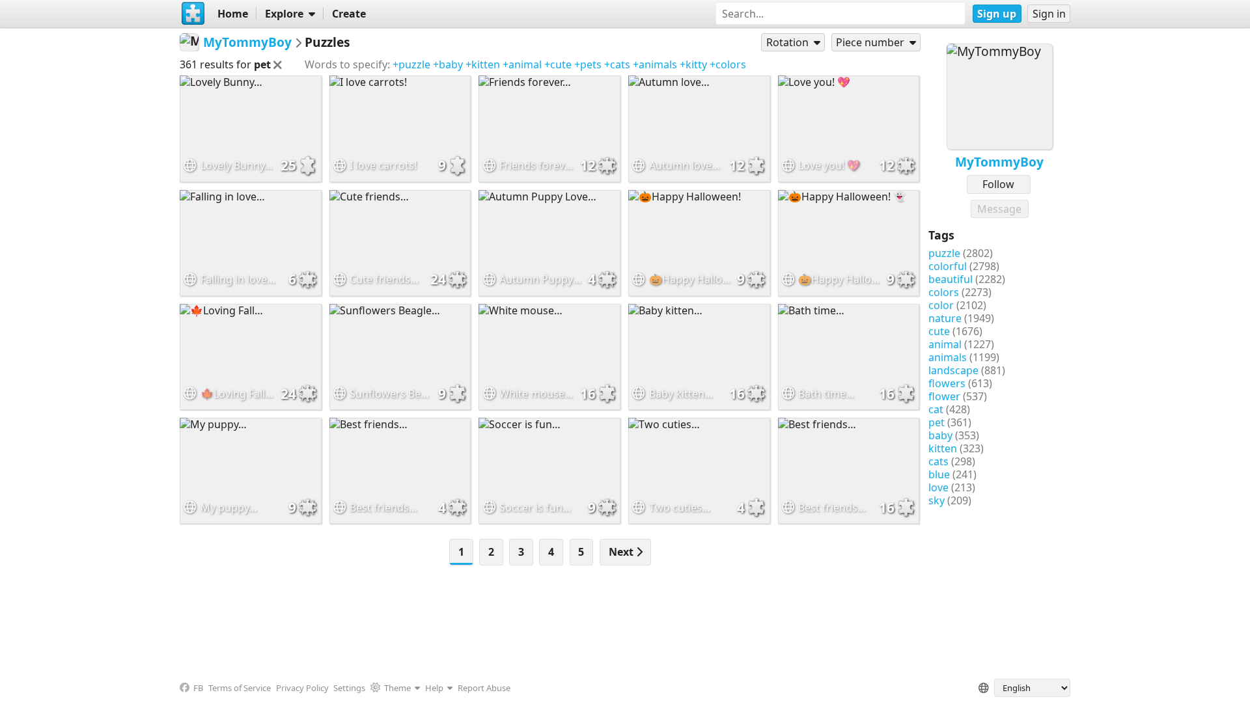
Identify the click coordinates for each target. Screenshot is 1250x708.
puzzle (944, 253)
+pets (588, 64)
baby (940, 435)
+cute (558, 64)
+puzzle (411, 64)
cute (939, 331)
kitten (942, 448)
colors (943, 292)
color (941, 305)
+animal (522, 64)
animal (945, 344)
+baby (448, 64)
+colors (728, 64)
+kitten (482, 64)
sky (936, 500)
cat (935, 409)
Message (999, 209)
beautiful (950, 279)
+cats (617, 64)
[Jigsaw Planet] (193, 13)
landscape (953, 370)
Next (622, 552)
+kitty (693, 64)
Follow (998, 184)
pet (936, 422)
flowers (946, 383)
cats (938, 461)
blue (939, 474)
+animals (655, 64)
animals (947, 357)
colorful (947, 266)
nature (945, 318)
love (938, 487)
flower (944, 396)
